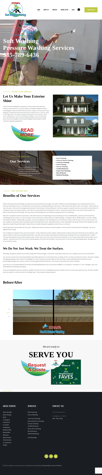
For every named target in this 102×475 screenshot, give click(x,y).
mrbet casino (7, 391)
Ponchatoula (7, 440)
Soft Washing (32, 437)
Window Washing (33, 434)
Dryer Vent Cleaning (34, 429)
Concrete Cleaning (34, 418)
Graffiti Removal (33, 426)
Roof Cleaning (32, 412)
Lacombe (6, 425)
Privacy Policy (46, 465)
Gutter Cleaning (33, 423)
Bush (4, 417)
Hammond (6, 422)
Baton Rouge (7, 415)
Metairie (6, 435)
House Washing (33, 415)
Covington (6, 420)
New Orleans (7, 437)
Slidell (5, 445)
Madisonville (7, 430)
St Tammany (7, 442)
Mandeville (6, 432)
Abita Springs (7, 412)
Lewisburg (6, 427)
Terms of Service (56, 465)
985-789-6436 (21, 55)
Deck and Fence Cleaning (36, 421)
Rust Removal (32, 431)
